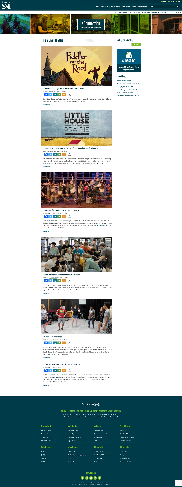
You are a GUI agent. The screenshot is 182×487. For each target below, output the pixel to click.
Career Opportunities (127, 437)
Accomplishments (135, 12)
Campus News (45, 434)
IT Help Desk (98, 458)
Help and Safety (98, 447)
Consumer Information (84, 417)
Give (107, 6)
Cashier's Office (125, 434)
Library (43, 451)
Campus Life (103, 410)
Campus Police (98, 451)
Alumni (134, 6)
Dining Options (72, 434)
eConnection (91, 23)
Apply (97, 6)
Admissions (72, 410)
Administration (124, 447)
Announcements (123, 12)
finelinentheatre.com (100, 225)
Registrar (123, 430)
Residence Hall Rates (74, 437)
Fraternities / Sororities (101, 434)
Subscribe (178, 12)
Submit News (164, 12)
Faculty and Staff (142, 6)
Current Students (126, 6)
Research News (46, 441)
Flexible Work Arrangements (77, 455)
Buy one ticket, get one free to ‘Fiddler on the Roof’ (65, 88)
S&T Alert (97, 462)
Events (164, 1)
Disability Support (111, 417)
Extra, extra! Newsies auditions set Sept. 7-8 (62, 364)
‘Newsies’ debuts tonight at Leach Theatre (61, 210)
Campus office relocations (124, 81)
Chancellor (123, 451)
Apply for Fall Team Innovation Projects (128, 95)
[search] (178, 6)
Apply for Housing (73, 441)
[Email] (59, 94)
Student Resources (125, 426)
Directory (172, 1)
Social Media (91, 473)
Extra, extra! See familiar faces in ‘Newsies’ (61, 275)
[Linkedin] (55, 94)
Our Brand (98, 417)
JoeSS (43, 455)
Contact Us (115, 414)
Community (117, 410)
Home (116, 12)
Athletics (110, 410)
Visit (102, 6)
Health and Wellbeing (101, 455)
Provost (122, 455)
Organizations (98, 430)
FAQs (172, 12)
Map (179, 1)
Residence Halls (73, 430)
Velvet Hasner (53, 213)
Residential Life (72, 426)
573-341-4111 (92, 414)
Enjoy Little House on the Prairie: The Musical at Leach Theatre (70, 148)
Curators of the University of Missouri (90, 484)
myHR (70, 458)
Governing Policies (126, 462)
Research (95, 410)
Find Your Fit (98, 441)
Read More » (47, 105)
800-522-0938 (104, 414)
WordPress (107, 484)
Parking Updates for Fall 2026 (125, 87)
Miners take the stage (52, 337)
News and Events (46, 426)
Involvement (97, 426)
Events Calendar (46, 430)
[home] (12, 5)
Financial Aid (88, 410)
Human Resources (73, 447)
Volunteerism (98, 437)
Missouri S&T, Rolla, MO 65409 (74, 414)
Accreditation (69, 417)
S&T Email (44, 462)
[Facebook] (46, 94)
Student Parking (125, 441)
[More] (64, 94)
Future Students (115, 6)
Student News (146, 12)
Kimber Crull (52, 91)
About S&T (64, 410)
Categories (154, 12)
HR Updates (71, 462)
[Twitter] (50, 94)
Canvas (43, 458)
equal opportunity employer (97, 483)
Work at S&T (72, 451)
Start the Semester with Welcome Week (128, 84)
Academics (79, 410)
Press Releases (125, 458)
